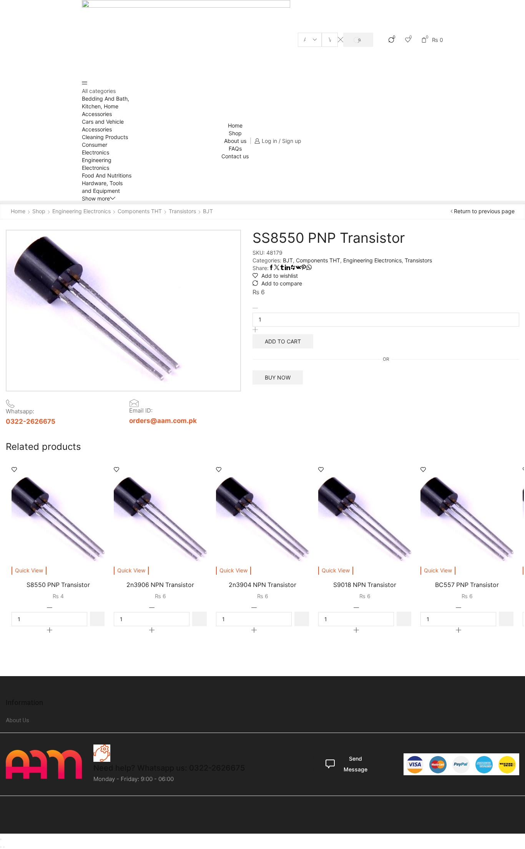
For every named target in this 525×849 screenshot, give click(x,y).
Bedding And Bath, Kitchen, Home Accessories (105, 106)
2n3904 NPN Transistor (262, 585)
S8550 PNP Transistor (58, 585)
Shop (235, 133)
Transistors (182, 211)
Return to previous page (484, 211)
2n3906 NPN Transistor (160, 585)
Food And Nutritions (106, 175)
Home (235, 125)
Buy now (278, 377)
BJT (208, 211)
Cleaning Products (105, 137)
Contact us (235, 156)
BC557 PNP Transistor (467, 585)
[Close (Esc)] (1, 839)
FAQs (235, 148)
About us (235, 141)
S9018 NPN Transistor (364, 585)
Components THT (140, 211)
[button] (97, 619)
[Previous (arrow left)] (1, 847)
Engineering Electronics (81, 211)
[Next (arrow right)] (4, 847)
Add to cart (283, 341)
